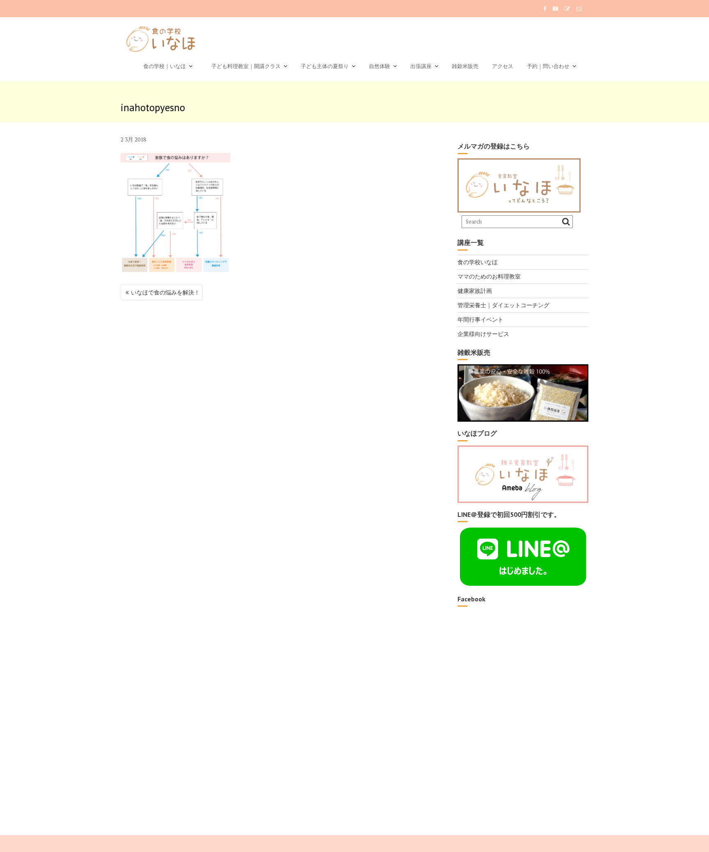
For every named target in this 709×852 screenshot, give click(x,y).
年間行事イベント (480, 319)
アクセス (502, 66)
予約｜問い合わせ (548, 66)
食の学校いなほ (477, 262)
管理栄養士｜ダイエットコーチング (503, 305)
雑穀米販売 (465, 66)
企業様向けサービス (483, 334)
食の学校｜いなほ (164, 66)
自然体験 (379, 66)
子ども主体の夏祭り (325, 66)
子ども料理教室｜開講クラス (243, 66)
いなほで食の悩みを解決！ (165, 292)
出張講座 (421, 66)
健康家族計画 (474, 291)
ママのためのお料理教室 (489, 276)
